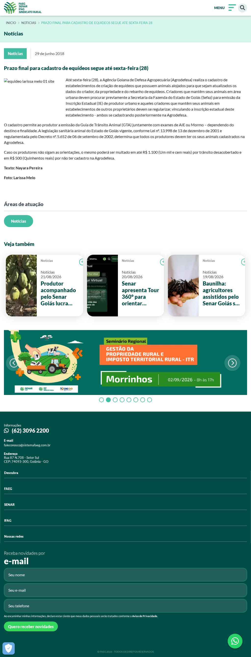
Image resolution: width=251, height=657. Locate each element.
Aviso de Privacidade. (145, 616)
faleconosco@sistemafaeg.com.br (27, 445)
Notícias (18, 221)
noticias (28, 23)
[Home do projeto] (23, 8)
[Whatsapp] (235, 641)
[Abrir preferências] (8, 648)
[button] (232, 363)
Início (11, 23)
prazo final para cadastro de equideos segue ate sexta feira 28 (96, 23)
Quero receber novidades (31, 626)
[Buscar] (242, 7)
